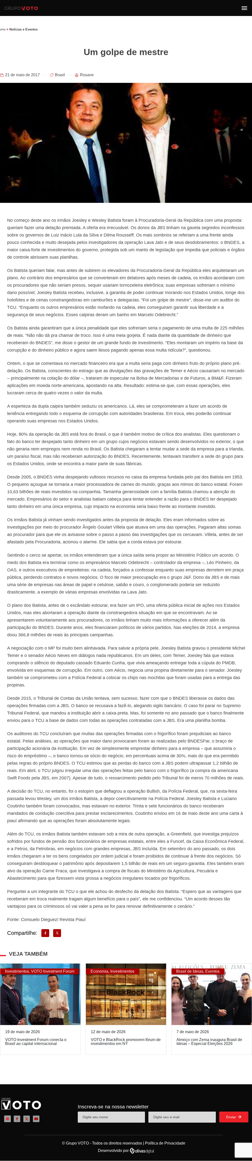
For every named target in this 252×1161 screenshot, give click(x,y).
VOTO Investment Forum (52, 971)
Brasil (60, 75)
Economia (99, 971)
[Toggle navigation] (244, 8)
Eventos (212, 971)
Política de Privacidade (165, 1143)
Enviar (231, 1117)
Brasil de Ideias (189, 971)
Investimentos (17, 971)
